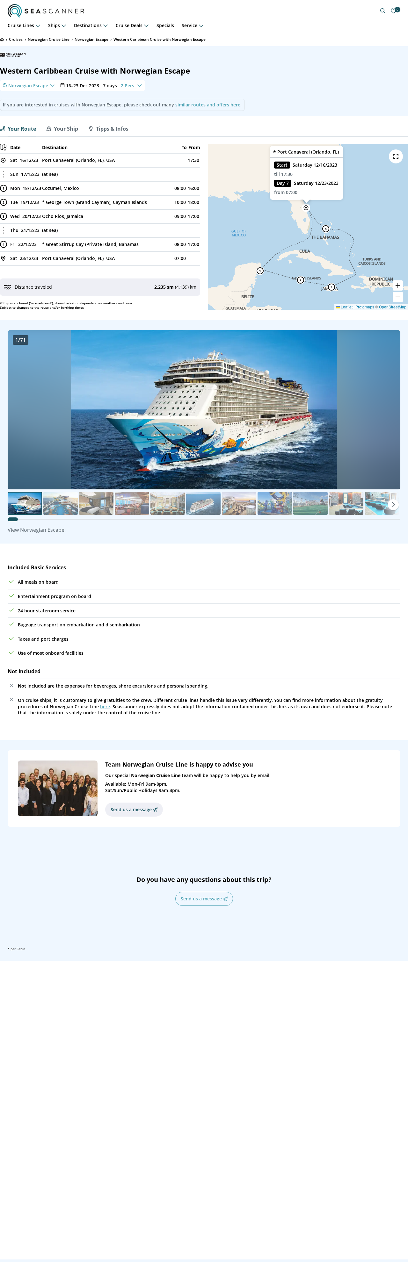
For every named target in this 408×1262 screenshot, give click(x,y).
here (105, 706)
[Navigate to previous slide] (19, 409)
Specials (165, 25)
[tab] (18, 128)
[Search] (383, 10)
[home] (2, 39)
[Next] (393, 504)
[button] (306, 208)
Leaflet (346, 306)
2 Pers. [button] (128, 85)
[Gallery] (204, 409)
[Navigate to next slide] (388, 409)
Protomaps (364, 306)
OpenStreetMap (392, 306)
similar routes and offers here (207, 105)
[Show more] (37, 25)
